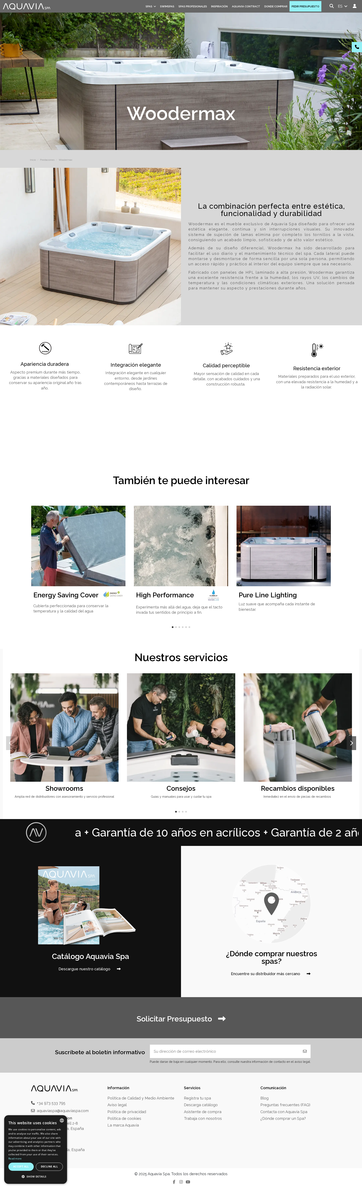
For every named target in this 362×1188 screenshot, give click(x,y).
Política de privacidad (126, 1112)
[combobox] (62, 1120)
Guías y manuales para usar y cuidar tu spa (181, 796)
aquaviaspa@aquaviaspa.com (63, 1111)
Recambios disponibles (298, 788)
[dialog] (35, 1149)
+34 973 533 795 (51, 1103)
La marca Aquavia (123, 1125)
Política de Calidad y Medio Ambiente (140, 1098)
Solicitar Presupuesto (175, 1018)
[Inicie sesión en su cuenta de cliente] (354, 6)
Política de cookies (124, 1118)
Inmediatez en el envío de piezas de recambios (298, 796)
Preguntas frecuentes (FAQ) (285, 1105)
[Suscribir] (304, 1051)
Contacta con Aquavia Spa (283, 1112)
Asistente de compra (202, 1112)
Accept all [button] (21, 1166)
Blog (264, 1098)
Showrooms (64, 788)
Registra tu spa (197, 1098)
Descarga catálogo (201, 1105)
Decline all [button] (49, 1166)
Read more (15, 1158)
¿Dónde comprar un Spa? (283, 1118)
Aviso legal (117, 1105)
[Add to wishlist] (115, 680)
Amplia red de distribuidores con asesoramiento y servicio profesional (64, 796)
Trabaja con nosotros (203, 1118)
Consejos (181, 788)
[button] (172, 627)
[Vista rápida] (115, 688)
